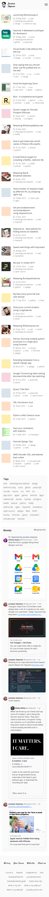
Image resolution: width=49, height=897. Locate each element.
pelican (33, 148)
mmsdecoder (35, 461)
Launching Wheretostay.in (25, 15)
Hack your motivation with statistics (23, 429)
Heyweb (19, 872)
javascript (28, 42)
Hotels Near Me (35, 881)
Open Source (18, 863)
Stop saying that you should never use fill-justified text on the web (26, 67)
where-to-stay (30, 24)
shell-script (34, 198)
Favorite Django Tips (23, 441)
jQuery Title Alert (21, 389)
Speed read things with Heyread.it (29, 247)
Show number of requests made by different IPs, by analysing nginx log (28, 191)
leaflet (17, 134)
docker (32, 116)
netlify (32, 163)
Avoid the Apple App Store (25, 83)
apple (30, 90)
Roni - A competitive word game (28, 96)
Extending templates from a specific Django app (26, 361)
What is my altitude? (15, 890)
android (18, 103)
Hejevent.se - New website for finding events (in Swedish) (27, 230)
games (39, 90)
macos (38, 58)
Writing (7, 863)
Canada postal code (34, 890)
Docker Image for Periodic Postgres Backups (25, 111)
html (38, 74)
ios (31, 87)
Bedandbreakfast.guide (16, 881)
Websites (31, 863)
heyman (18, 464)
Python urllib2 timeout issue (26, 415)
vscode (28, 58)
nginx (17, 201)
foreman (36, 351)
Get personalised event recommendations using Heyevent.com (24, 210)
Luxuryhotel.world (33, 877)
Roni (41, 872)
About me (42, 863)
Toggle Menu (46, 4)
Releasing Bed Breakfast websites (22, 174)
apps (28, 103)
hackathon (19, 256)
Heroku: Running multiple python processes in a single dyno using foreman (29, 341)
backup (18, 119)
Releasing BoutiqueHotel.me (26, 278)
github (17, 42)
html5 (17, 319)
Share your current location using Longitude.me (26, 308)
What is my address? (32, 885)
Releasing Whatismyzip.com (26, 325)
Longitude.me (31, 872)
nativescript (39, 103)
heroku (33, 348)
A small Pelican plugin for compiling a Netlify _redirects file (28, 158)
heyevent (18, 222)
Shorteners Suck (23, 402)
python (18, 150)
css (30, 74)
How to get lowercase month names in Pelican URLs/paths (26, 142)
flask (42, 300)
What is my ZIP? (14, 885)
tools (32, 37)
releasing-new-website (24, 21)
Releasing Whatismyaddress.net (28, 125)
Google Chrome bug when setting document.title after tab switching (29, 375)
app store (19, 90)
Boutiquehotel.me (16, 877)
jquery (17, 382)
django (28, 287)
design (17, 24)
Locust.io (9, 872)
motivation (34, 435)
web (32, 18)
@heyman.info (40, 530)
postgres (29, 119)
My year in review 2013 (24, 262)
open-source (20, 271)
